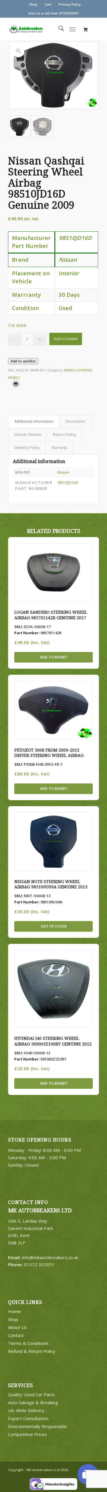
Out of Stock (54, 926)
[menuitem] (33, 4)
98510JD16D (67, 482)
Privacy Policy (70, 4)
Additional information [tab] (34, 421)
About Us (17, 1327)
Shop (33, 4)
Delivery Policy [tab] (27, 447)
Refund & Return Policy (31, 1351)
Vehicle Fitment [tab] (27, 434)
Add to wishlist (23, 361)
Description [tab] (75, 421)
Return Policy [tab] (64, 434)
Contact (16, 1335)
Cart (48, 4)
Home (14, 1311)
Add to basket (66, 338)
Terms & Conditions (28, 1343)
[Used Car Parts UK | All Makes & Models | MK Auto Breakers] (37, 29)
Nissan (63, 472)
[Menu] (73, 29)
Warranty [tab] (59, 447)
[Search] (58, 29)
